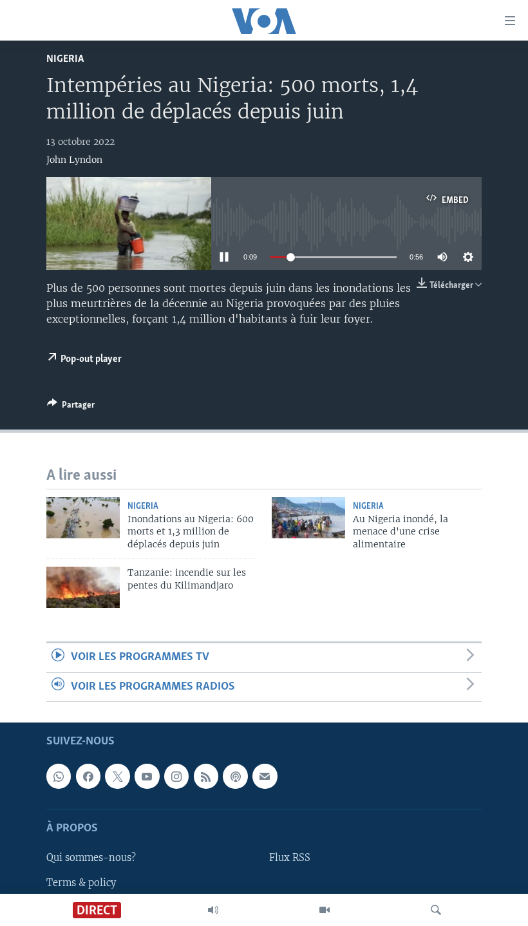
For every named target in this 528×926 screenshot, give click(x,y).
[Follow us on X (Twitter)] (117, 776)
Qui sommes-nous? (91, 858)
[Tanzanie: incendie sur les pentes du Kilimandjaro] (83, 587)
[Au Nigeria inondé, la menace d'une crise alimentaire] (308, 517)
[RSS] (206, 776)
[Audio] (213, 910)
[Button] (71, 407)
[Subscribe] (264, 776)
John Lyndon (74, 159)
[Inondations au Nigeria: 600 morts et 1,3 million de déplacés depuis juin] (83, 517)
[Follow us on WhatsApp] (58, 776)
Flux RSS (289, 858)
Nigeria (65, 58)
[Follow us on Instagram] (176, 776)
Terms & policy (81, 883)
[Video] (324, 910)
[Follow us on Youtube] (147, 776)
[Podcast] (235, 776)
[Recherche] (436, 910)
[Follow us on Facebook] (88, 776)
